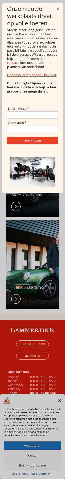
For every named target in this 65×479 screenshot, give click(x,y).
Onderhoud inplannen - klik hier (32, 75)
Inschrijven (32, 141)
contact (13, 62)
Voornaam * (17, 123)
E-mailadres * (18, 108)
